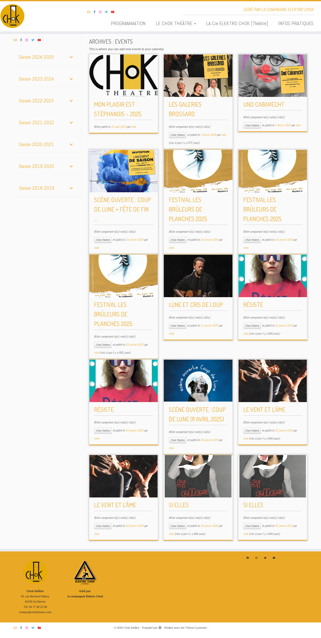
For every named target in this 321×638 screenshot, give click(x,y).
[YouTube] (274, 557)
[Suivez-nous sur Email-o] (90, 12)
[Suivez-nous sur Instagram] (102, 12)
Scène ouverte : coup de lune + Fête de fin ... (122, 209)
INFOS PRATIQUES (295, 23)
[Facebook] (247, 557)
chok (133, 127)
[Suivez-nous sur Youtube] (114, 12)
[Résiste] (272, 276)
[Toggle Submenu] (71, 57)
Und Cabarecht (263, 104)
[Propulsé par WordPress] (160, 627)
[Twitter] (265, 557)
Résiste (253, 304)
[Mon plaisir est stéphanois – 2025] (123, 75)
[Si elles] (198, 476)
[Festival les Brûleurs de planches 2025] (198, 171)
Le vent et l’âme (264, 409)
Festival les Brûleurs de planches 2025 (188, 209)
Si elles (179, 505)
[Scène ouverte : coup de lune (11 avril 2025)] (198, 381)
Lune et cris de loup (196, 304)
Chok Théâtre (178, 135)
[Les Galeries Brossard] (198, 75)
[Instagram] (256, 557)
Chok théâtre (131, 627)
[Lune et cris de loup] (198, 276)
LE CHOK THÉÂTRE (175, 23)
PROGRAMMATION (128, 23)
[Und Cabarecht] (272, 75)
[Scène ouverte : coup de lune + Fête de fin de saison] (123, 171)
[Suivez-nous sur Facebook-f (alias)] (96, 12)
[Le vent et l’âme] (272, 381)
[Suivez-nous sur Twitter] (108, 12)
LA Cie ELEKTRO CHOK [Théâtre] (237, 23)
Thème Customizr (196, 627)
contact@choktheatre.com (35, 612)
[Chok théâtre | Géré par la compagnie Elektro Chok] (37, 16)
